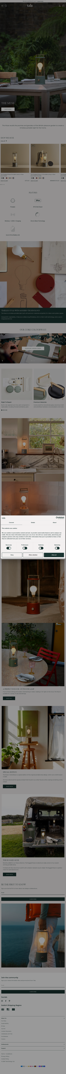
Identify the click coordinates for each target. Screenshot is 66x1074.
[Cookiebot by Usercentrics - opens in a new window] (57, 518)
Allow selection (33, 555)
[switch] (25, 548)
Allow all (54, 555)
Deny (12, 555)
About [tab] (54, 522)
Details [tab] (33, 522)
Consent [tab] (11, 522)
